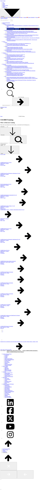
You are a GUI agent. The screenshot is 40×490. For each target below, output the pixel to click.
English (3, 16)
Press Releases (7, 382)
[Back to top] (8, 447)
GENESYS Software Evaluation (19, 67)
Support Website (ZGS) (8, 372)
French (10, 17)
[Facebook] (10, 414)
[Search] (10, 89)
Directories (6, 60)
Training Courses (7, 375)
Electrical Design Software (20, 31)
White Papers (15, 74)
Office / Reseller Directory (17, 62)
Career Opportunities (14, 55)
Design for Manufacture (8, 390)
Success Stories (15, 73)
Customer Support (19, 43)
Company (4, 52)
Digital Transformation (6, 22)
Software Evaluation (8, 65)
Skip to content (2, 0)
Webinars (16, 72)
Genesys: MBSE (5, 366)
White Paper (7, 368)
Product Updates (5, 5)
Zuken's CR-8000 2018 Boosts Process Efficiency (15, 351)
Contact (5, 107)
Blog (3, 2)
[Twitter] (10, 422)
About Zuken (16, 54)
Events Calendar (15, 59)
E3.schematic (7, 354)
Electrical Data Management (9, 359)
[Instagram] (10, 438)
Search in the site (21, 97)
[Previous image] (25, 474)
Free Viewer (7, 361)
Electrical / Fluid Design (9, 30)
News (15, 58)
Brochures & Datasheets (15, 75)
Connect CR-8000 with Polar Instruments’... (30, 350)
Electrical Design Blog (8, 364)
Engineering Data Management (10, 36)
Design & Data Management (9, 391)
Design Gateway (7, 389)
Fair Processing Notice (6, 448)
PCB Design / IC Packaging (9, 34)
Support (6, 42)
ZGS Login (16, 44)
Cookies (3, 450)
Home (1, 116)
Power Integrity (7, 388)
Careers (3, 3)
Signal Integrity (7, 387)
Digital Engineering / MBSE (9, 24)
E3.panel (6, 356)
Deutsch (6, 17)
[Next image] (8, 474)
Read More (33, 29)
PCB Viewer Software (21, 70)
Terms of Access (5, 449)
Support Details (7, 373)
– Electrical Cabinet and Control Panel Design (22, 32)
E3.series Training (14, 47)
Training (3, 6)
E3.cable (6, 355)
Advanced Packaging (8, 386)
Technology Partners (16, 56)
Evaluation (2, 107)
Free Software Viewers (8, 68)
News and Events (7, 57)
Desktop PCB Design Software (19, 35)
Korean (37, 17)
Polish (21, 17)
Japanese (25, 17)
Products (3, 23)
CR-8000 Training (15, 48)
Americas (17, 17)
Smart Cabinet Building (8, 358)
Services (3, 41)
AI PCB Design (7, 385)
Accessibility (4, 451)
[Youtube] (10, 430)
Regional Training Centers (19, 49)
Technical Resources (8, 71)
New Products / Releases (9, 374)
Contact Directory (7, 379)
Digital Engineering (21, 77)
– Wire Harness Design (17, 33)
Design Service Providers (20, 63)
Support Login (4, 7)
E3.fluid (6, 357)
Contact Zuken (14, 61)
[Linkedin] (10, 406)
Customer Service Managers (17, 45)
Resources (4, 64)
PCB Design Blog (8, 396)
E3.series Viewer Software (18, 69)
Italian (13, 17)
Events (3, 4)
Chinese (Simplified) (31, 17)
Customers (4, 371)
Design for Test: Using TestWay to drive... (14, 350)
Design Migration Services (21, 51)
